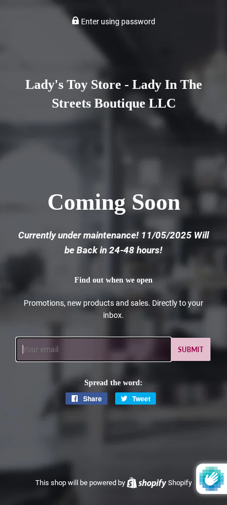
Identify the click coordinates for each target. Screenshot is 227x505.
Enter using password (117, 21)
